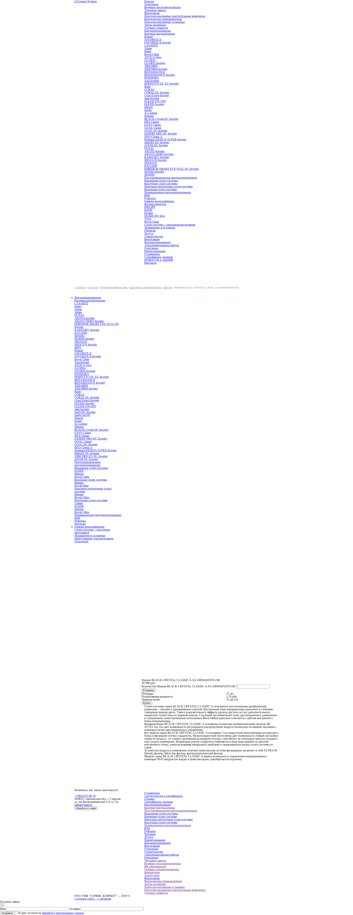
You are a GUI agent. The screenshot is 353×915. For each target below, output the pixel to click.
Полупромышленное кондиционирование (170, 177)
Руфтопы (150, 198)
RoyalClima (81, 485)
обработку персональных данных (63, 912)
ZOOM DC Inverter (156, 145)
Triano (148, 48)
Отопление (151, 4)
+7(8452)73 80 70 (85, 795)
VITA (147, 218)
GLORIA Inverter (154, 63)
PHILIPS (149, 207)
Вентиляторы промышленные (163, 19)
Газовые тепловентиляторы (161, 869)
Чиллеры (80, 523)
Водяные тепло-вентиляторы (162, 7)
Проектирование (154, 251)
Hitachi (148, 107)
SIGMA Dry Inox (154, 215)
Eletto (147, 51)
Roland (148, 36)
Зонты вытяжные (155, 24)
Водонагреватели (155, 204)
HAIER (79, 470)
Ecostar (148, 212)
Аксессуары (151, 875)
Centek (78, 503)
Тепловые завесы (155, 10)
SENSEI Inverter (154, 171)
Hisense (149, 116)
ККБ (147, 195)
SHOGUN (150, 163)
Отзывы (149, 798)
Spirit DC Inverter (84, 412)
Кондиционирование (157, 30)
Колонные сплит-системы (160, 189)
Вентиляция (152, 13)
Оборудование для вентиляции (93, 538)
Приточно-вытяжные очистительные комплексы (174, 16)
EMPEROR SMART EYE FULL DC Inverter (171, 168)
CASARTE (151, 45)
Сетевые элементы (156, 27)
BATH (148, 210)
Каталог (93, 287)
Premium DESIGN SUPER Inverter (165, 139)
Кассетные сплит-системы (160, 183)
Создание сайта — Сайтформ (92, 898)
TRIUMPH (151, 66)
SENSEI (149, 174)
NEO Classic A (153, 136)
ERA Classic (151, 121)
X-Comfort (150, 113)
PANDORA (151, 77)
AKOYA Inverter (154, 151)
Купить (147, 703)
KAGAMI (150, 165)
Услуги (148, 233)
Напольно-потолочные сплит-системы (168, 186)
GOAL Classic (153, 127)
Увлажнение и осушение (159, 227)
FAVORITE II (152, 39)
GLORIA (150, 60)
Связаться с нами (86, 808)
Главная (80, 287)
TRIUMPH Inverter (155, 69)
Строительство (153, 236)
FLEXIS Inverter (154, 104)
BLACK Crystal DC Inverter (161, 118)
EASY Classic (152, 124)
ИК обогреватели (155, 866)
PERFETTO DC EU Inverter (161, 83)
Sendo (148, 110)
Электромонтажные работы (161, 245)
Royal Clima (151, 54)
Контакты (150, 262)
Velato (78, 312)
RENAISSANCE (154, 71)
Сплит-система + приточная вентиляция (169, 224)
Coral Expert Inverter (156, 95)
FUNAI (149, 148)
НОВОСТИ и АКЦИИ (158, 259)
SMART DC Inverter (156, 142)
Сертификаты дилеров (158, 257)
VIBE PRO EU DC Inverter (91, 456)
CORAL (149, 89)
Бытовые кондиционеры (159, 33)
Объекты (150, 230)
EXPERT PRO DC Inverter (160, 133)
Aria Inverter (151, 80)
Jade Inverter (151, 98)
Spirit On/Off (82, 415)
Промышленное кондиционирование (167, 192)
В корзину (148, 690)
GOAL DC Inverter (155, 130)
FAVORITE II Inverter (157, 42)
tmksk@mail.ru (83, 804)
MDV (77, 347)
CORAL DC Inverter (156, 92)
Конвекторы (152, 872)
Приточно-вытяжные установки (164, 22)
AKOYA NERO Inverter (159, 154)
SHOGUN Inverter (155, 160)
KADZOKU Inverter (156, 157)
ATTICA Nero (152, 57)
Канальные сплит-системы (161, 180)
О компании (152, 254)
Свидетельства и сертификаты (163, 795)
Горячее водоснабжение (159, 201)
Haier (147, 86)
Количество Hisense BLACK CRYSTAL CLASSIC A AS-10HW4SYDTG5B (188, 686)
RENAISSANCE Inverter (159, 74)
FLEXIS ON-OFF (155, 101)
